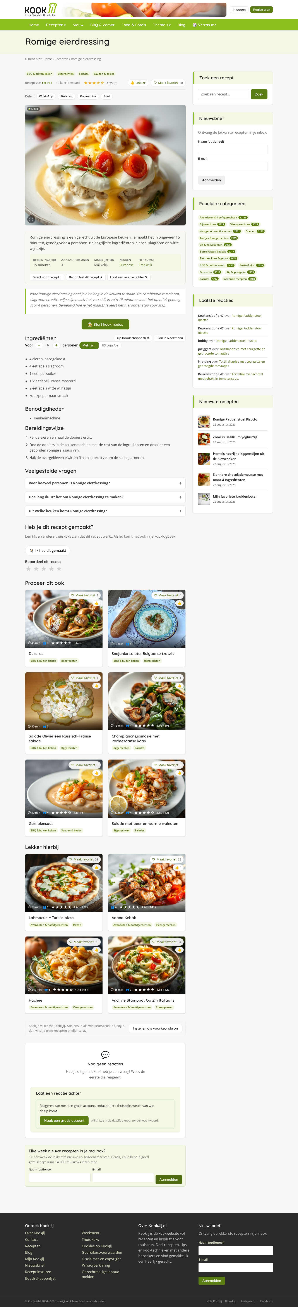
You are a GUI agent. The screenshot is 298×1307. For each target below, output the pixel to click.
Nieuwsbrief (35, 1265)
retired (47, 83)
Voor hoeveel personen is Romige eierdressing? (69, 483)
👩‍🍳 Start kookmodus (105, 324)
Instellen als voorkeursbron (155, 1028)
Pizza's (77, 925)
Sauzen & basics (104, 74)
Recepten (54, 25)
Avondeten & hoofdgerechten (49, 925)
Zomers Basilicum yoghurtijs (235, 437)
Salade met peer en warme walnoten (145, 823)
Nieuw (78, 25)
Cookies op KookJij (97, 1246)
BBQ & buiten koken (39, 74)
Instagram (247, 1301)
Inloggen (239, 10)
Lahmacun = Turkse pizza (51, 917)
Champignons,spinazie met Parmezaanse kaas (136, 738)
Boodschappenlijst (40, 1278)
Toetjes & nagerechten (218, 238)
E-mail (96, 1169)
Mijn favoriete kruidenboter (235, 496)
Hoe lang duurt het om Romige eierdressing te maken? (76, 497)
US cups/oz (110, 345)
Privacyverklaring (96, 1265)
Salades (84, 74)
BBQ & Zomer (102, 25)
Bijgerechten (66, 74)
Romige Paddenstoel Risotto (235, 419)
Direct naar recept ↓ (47, 277)
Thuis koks (90, 1239)
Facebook (266, 1301)
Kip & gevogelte (240, 272)
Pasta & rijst (251, 265)
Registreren (261, 10)
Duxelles (36, 653)
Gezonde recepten (239, 279)
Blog (181, 25)
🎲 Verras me (204, 25)
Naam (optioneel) (40, 1169)
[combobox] (223, 94)
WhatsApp (46, 96)
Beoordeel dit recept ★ (86, 277)
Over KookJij (35, 1233)
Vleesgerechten (166, 925)
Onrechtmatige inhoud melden (100, 1274)
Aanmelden (168, 1179)
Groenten (210, 272)
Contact (31, 1239)
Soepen (254, 231)
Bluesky (230, 1301)
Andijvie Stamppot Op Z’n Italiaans (143, 1000)
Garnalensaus (41, 823)
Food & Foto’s (134, 25)
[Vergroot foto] (31, 219)
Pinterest (66, 96)
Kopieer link (88, 96)
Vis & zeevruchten (215, 245)
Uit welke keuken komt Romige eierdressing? (68, 511)
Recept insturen (38, 1272)
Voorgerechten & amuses (220, 231)
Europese (127, 265)
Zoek (259, 94)
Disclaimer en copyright (101, 1259)
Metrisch (89, 345)
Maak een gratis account (64, 1120)
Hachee (35, 1000)
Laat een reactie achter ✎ (129, 277)
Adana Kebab (124, 917)
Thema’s (160, 25)
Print (107, 96)
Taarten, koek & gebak (218, 258)
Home (34, 25)
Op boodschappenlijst (133, 338)
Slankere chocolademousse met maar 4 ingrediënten (238, 477)
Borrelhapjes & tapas (217, 251)
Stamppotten (164, 1007)
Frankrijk (145, 265)
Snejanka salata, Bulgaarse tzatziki (143, 653)
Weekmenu (91, 1233)
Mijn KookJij (34, 1259)
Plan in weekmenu (170, 338)
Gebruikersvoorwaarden (102, 1252)
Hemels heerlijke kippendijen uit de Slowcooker (238, 456)
